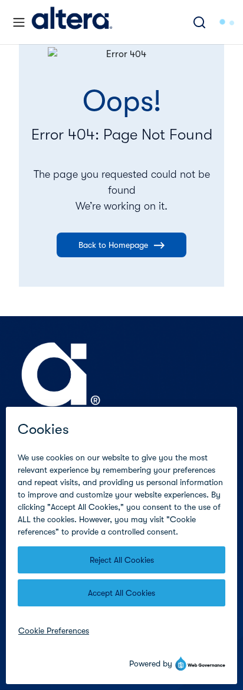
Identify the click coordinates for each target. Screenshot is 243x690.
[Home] (72, 22)
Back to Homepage (113, 245)
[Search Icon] (199, 22)
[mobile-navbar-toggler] (19, 22)
